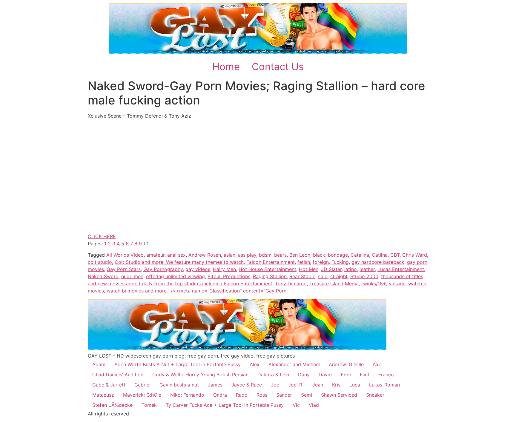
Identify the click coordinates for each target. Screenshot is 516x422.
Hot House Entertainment (267, 269)
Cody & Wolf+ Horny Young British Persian (200, 375)
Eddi (346, 375)
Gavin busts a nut (179, 385)
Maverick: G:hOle (142, 395)
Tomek (149, 405)
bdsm (265, 255)
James (215, 385)
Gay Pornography (163, 269)
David (325, 375)
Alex (254, 364)
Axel (378, 364)
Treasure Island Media (334, 284)
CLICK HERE (102, 236)
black (319, 255)
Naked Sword (103, 276)
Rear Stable (302, 276)
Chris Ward (414, 255)
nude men (132, 276)
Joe (275, 385)
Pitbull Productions (229, 276)
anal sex (176, 255)
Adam (98, 364)
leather (367, 269)
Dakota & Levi (273, 375)
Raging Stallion (270, 276)
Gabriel (142, 385)
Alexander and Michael (294, 364)
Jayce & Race (246, 385)
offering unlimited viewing (175, 276)
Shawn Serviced (339, 395)
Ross (262, 395)
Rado (242, 395)
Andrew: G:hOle (346, 364)
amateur (155, 255)
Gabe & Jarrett (108, 385)
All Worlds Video (125, 255)
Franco (386, 375)
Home (226, 67)
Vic (296, 405)
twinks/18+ (373, 284)
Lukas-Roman (384, 385)
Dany (304, 375)
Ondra (220, 395)
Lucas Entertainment (400, 269)
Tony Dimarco (291, 284)
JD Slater (331, 269)
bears (280, 255)
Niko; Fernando (187, 395)
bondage (338, 255)
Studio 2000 (364, 276)
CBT (395, 255)
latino (350, 269)
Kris (336, 385)
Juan (317, 385)
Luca (354, 385)
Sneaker (375, 395)
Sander (284, 395)
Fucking (340, 262)
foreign (321, 262)
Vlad (314, 405)
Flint (364, 375)
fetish (303, 262)
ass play (247, 255)
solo (323, 276)
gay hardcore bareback (377, 262)
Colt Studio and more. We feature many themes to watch (179, 262)
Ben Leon (299, 255)
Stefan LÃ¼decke (112, 405)
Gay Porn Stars (124, 269)
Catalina (360, 255)
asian (229, 255)
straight (339, 276)
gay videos (197, 269)
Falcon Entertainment (270, 262)
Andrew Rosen (204, 255)
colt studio (100, 262)
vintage (397, 284)
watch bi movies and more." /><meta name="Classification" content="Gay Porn (196, 291)
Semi (306, 395)
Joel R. (295, 385)
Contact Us (278, 67)
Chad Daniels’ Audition (117, 375)
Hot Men (308, 269)
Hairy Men (224, 269)
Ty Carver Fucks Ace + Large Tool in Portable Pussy (225, 405)
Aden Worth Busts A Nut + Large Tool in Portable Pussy (177, 364)
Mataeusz (103, 395)
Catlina (380, 255)
